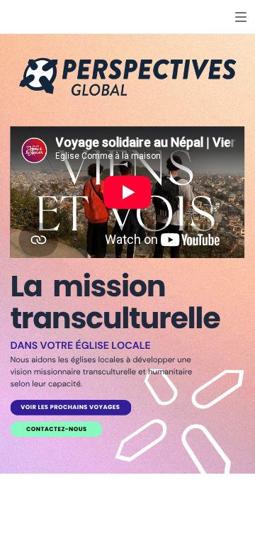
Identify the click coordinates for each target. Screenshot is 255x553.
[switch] (240, 17)
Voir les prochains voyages (70, 407)
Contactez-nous (56, 429)
